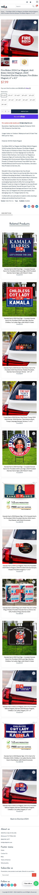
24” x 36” (4, 104)
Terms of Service (5, 860)
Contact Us (4, 853)
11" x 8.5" (17, 95)
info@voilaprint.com (26, 123)
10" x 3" (10, 95)
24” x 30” (32, 100)
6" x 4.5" (4, 95)
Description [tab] (6, 213)
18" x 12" (4, 100)
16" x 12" (31, 95)
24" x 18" (18, 100)
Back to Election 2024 (19, 819)
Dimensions (4, 91)
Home (2, 11)
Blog (2, 856)
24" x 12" (11, 100)
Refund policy (5, 863)
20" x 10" (24, 95)
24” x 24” (25, 100)
